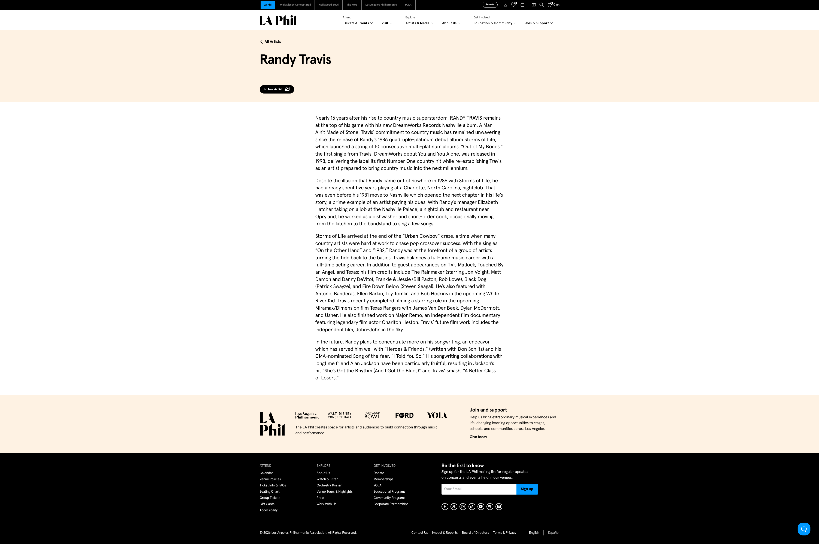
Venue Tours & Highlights (335, 491)
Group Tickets (270, 498)
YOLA (408, 4)
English (534, 533)
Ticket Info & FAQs (273, 485)
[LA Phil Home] (278, 20)
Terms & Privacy (504, 533)
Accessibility (269, 510)
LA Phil (268, 4)
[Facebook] (445, 506)
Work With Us (326, 504)
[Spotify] (489, 506)
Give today (478, 437)
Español (553, 533)
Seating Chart (270, 491)
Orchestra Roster (329, 485)
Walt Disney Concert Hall (295, 4)
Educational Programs (389, 491)
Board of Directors (475, 533)
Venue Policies (270, 479)
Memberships (383, 479)
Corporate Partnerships (391, 504)
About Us (323, 473)
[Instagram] (462, 506)
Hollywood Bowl (329, 4)
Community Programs (389, 498)
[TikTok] (471, 506)
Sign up (527, 489)
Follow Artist (273, 89)
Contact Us (419, 533)
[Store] (523, 4)
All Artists (273, 42)
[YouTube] (480, 506)
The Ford (351, 4)
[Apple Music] (498, 506)
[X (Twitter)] (454, 506)
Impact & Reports (445, 533)
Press (320, 498)
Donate (490, 4)
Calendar (266, 473)
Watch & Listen (328, 479)
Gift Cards (267, 504)
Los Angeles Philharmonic (381, 4)
